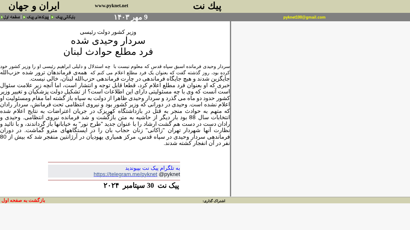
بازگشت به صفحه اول (23, 200)
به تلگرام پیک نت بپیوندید (152, 168)
